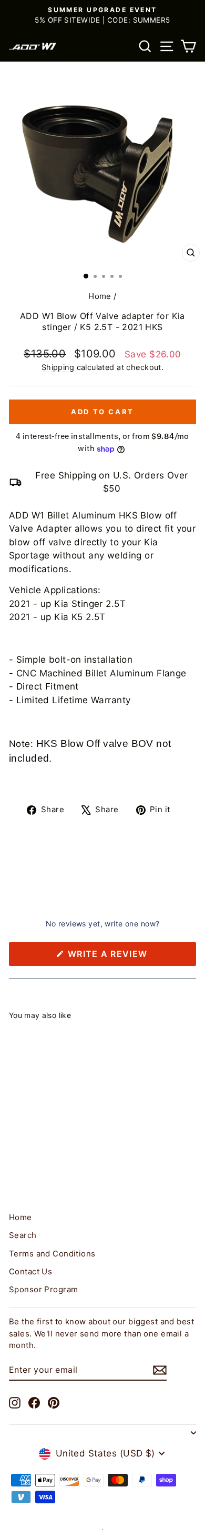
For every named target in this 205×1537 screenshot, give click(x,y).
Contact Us (30, 1271)
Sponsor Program (43, 1289)
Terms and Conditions (52, 1254)
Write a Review (128, 957)
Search (23, 1235)
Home (99, 296)
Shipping (58, 367)
